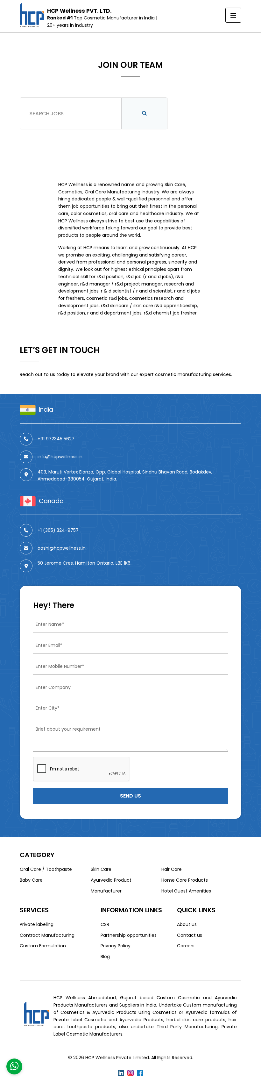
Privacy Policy (115, 946)
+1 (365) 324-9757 (58, 530)
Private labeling (36, 924)
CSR (105, 924)
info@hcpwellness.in (60, 456)
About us (187, 924)
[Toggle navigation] (233, 15)
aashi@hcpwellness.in (62, 548)
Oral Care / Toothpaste (46, 869)
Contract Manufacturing (47, 935)
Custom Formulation (43, 946)
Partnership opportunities (129, 935)
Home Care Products (184, 880)
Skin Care (101, 869)
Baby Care (31, 880)
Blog (105, 956)
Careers (185, 946)
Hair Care (171, 869)
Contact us (189, 935)
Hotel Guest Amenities (186, 891)
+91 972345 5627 (56, 439)
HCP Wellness (73, 184)
